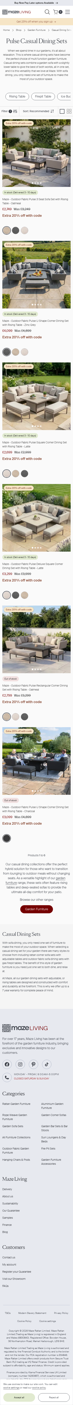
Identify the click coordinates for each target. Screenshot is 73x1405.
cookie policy (39, 1387)
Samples (7, 1217)
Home (6, 30)
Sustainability (10, 1203)
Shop (18, 30)
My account (9, 1264)
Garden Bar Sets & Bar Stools (54, 1128)
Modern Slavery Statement (32, 1313)
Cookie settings (47, 1321)
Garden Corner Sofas (53, 1115)
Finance (7, 1225)
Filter (6, 111)
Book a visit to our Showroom (34, 2)
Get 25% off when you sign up (35, 21)
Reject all (54, 1397)
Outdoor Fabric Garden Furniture (15, 1150)
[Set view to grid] (69, 111)
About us (7, 1196)
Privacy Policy (61, 1313)
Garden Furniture (37, 30)
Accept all (19, 1397)
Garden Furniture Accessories (51, 1162)
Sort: (36, 111)
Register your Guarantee (16, 1271)
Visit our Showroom (14, 1279)
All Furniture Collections (16, 1137)
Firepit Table (43, 96)
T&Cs (8, 1313)
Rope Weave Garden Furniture (14, 1117)
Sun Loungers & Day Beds (53, 1139)
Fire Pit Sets (48, 1148)
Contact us (8, 1257)
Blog (5, 1232)
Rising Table (17, 96)
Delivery (7, 1189)
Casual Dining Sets (61, 30)
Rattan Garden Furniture (16, 1104)
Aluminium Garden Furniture (52, 1106)
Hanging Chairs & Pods (16, 1159)
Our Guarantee (11, 1210)
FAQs (5, 1286)
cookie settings (11, 1387)
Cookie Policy (24, 1321)
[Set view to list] (62, 111)
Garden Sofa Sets (12, 1126)
